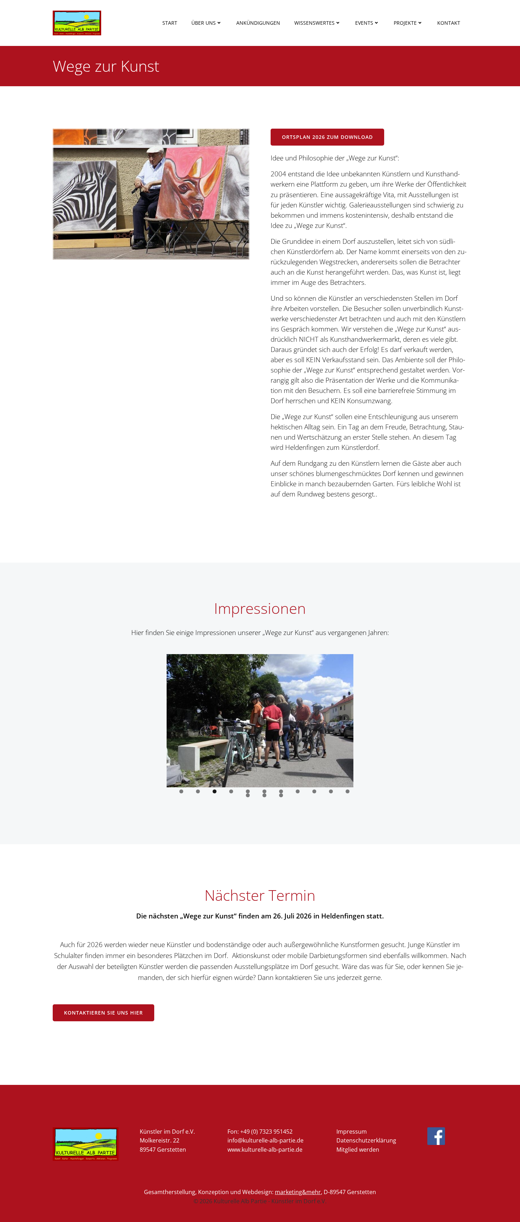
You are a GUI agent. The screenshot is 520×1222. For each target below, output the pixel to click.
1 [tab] (181, 791)
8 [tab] (298, 791)
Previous (175, 719)
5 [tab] (248, 791)
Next (344, 719)
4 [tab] (231, 791)
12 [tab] (248, 795)
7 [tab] (281, 791)
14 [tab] (281, 795)
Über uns (203, 22)
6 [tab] (264, 791)
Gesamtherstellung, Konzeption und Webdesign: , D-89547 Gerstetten (260, 1192)
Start (169, 22)
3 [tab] (214, 791)
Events (364, 22)
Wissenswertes (314, 22)
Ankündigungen (258, 22)
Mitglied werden (357, 1149)
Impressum (351, 1131)
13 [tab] (264, 795)
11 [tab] (347, 791)
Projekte (405, 22)
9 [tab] (314, 791)
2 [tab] (198, 791)
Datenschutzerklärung (366, 1140)
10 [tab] (331, 791)
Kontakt (448, 22)
